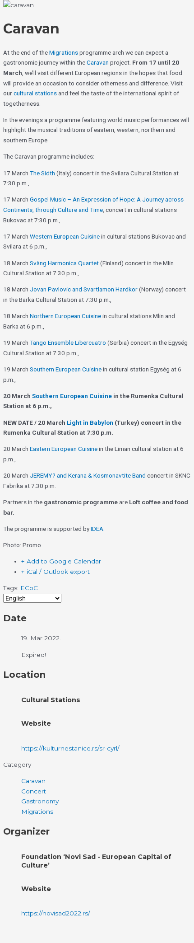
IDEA (97, 528)
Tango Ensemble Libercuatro (68, 342)
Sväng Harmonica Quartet (64, 263)
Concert (33, 791)
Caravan (98, 62)
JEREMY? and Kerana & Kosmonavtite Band (88, 475)
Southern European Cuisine (66, 369)
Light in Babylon (90, 422)
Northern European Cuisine (65, 315)
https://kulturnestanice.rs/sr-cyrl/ (70, 748)
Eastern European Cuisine (63, 448)
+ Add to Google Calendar (61, 561)
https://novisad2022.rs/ (55, 913)
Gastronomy (40, 801)
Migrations (64, 52)
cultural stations (35, 93)
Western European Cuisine (65, 236)
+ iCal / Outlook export (55, 571)
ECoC (29, 587)
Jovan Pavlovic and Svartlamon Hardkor (84, 289)
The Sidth (42, 173)
